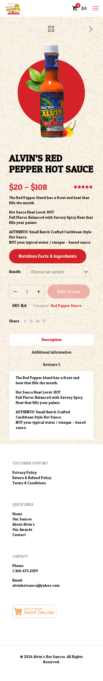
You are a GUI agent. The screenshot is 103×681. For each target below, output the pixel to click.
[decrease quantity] (15, 291)
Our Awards (22, 529)
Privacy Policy (24, 472)
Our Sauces (22, 519)
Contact (19, 534)
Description (52, 339)
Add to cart (68, 291)
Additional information (51, 352)
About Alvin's (23, 524)
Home (17, 514)
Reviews (51, 364)
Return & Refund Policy (31, 477)
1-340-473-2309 (25, 571)
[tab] (51, 340)
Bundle (15, 271)
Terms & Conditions (29, 483)
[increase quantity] (38, 291)
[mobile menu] (95, 8)
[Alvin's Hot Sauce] (13, 8)
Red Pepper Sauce (66, 305)
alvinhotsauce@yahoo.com (36, 585)
